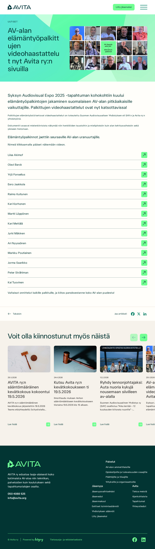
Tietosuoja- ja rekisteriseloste (66, 539)
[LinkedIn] (144, 314)
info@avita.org (17, 498)
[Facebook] (132, 314)
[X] (138, 314)
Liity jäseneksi (124, 7)
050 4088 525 (16, 493)
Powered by (33, 539)
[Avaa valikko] (143, 7)
